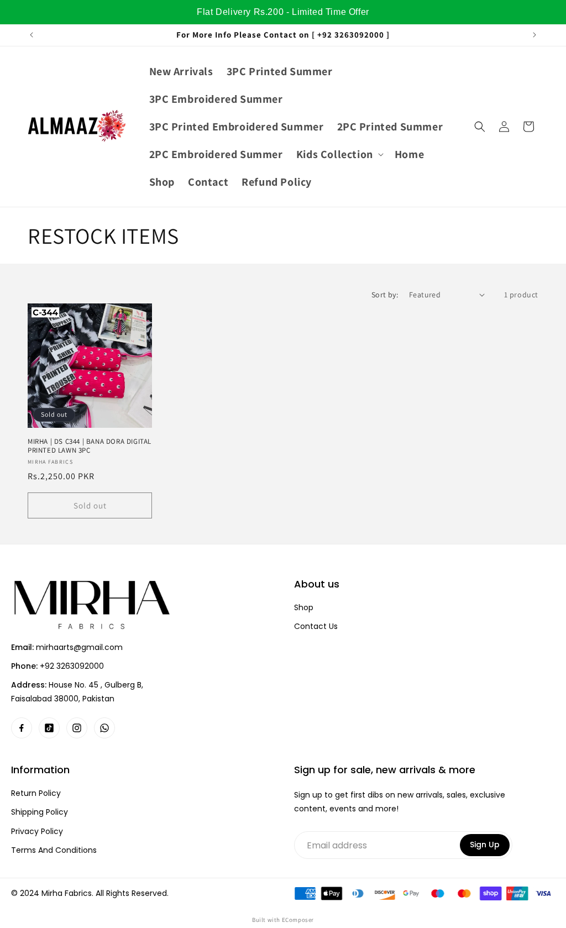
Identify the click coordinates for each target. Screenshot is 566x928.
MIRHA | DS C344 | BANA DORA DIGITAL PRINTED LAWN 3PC (89, 446)
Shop (303, 607)
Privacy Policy (37, 831)
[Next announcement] (534, 34)
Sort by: (384, 295)
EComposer (298, 920)
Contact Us (316, 626)
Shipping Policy (39, 812)
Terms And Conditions (54, 850)
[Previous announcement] (31, 34)
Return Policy (36, 793)
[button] (339, 154)
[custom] (21, 727)
